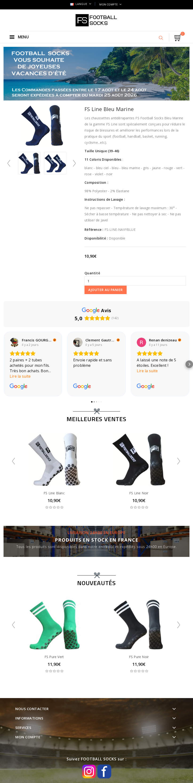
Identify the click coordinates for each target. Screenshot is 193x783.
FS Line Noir (138, 493)
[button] (4, 364)
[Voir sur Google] (14, 342)
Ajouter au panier (105, 290)
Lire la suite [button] (20, 376)
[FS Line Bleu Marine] (29, 163)
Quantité (92, 273)
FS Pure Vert (54, 657)
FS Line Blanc (54, 493)
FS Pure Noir (139, 657)
